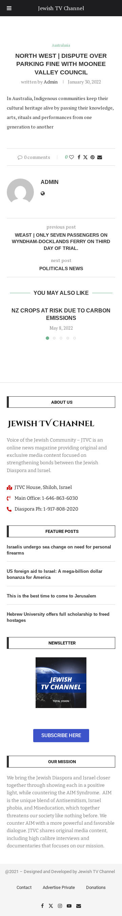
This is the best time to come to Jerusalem (51, 595)
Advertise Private (59, 887)
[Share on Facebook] (79, 157)
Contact (24, 887)
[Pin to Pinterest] (92, 157)
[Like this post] (71, 157)
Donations (96, 887)
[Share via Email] (99, 157)
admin (51, 81)
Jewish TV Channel (61, 8)
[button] (12, 323)
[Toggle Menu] (9, 8)
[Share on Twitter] (85, 157)
